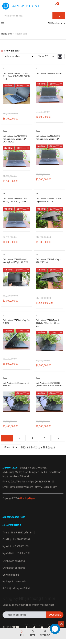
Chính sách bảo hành (14, 567)
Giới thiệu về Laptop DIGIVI (16, 588)
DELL (5, 68)
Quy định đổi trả (11, 574)
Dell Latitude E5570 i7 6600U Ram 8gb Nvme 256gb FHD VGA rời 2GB (15, 139)
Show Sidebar (12, 50)
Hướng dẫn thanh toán (14, 581)
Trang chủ (6, 33)
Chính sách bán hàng (14, 561)
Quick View (16, 99)
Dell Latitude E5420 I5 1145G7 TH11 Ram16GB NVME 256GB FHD (16, 76)
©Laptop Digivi (27, 498)
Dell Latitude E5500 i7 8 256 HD (49, 73)
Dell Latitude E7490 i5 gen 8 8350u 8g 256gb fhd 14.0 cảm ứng (48, 323)
